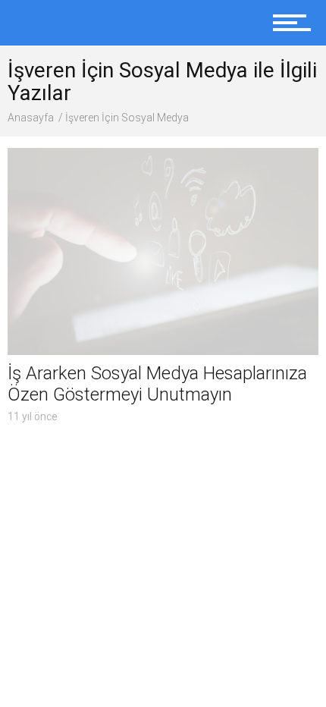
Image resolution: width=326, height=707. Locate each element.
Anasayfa (31, 118)
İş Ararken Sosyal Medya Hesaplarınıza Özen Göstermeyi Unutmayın (157, 384)
